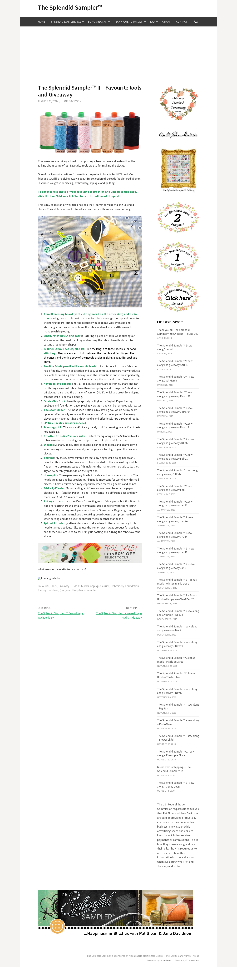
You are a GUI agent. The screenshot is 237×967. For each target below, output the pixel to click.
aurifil (105, 586)
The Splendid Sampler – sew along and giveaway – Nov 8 (177, 691)
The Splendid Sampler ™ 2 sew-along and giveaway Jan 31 (175, 503)
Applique (95, 586)
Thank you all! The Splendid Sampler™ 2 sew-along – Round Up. (177, 332)
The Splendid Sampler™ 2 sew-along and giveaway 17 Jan (175, 535)
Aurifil (45, 586)
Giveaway (64, 586)
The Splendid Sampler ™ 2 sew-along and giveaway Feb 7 (175, 488)
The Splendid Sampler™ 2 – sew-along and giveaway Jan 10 (176, 550)
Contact (181, 21)
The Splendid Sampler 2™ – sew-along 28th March (176, 378)
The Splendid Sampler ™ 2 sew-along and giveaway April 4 (175, 363)
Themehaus (192, 960)
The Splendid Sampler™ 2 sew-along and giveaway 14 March (175, 410)
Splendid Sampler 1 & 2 (66, 21)
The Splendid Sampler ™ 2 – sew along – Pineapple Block (175, 753)
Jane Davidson (71, 101)
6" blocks (83, 586)
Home (41, 21)
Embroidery (117, 586)
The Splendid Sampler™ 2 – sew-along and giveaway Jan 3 (176, 566)
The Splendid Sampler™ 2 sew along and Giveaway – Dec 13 (178, 613)
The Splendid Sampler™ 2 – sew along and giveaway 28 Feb (175, 441)
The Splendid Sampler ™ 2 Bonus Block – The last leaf (176, 675)
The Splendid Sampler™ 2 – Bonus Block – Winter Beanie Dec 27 (177, 581)
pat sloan (53, 590)
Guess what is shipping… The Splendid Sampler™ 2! (174, 769)
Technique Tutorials (128, 21)
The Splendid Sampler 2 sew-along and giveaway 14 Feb (177, 472)
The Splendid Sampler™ (70, 7)
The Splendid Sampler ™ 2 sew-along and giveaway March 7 (175, 425)
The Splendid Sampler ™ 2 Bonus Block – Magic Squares (176, 659)
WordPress (166, 960)
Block (54, 586)
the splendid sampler (84, 590)
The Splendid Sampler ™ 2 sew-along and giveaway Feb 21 (175, 456)
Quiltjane (65, 590)
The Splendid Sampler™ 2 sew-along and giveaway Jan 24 (175, 519)
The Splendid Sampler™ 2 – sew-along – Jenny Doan (176, 784)
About (166, 21)
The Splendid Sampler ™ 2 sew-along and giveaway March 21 (175, 394)
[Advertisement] (118, 50)
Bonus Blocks (97, 21)
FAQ (152, 21)
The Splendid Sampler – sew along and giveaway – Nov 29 (177, 644)
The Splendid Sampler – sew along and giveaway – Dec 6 (177, 628)
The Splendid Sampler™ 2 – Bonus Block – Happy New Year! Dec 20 (177, 597)
